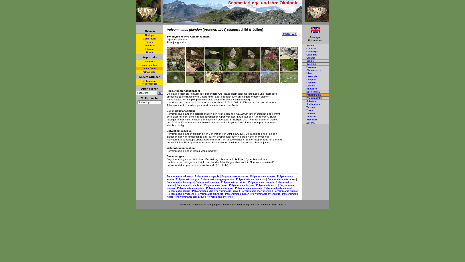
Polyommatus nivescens (180, 193)
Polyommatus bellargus (180, 182)
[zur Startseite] (148, 20)
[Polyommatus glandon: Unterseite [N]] (176, 70)
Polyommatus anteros (262, 176)
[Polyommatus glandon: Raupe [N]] (214, 82)
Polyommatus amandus (234, 176)
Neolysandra (313, 92)
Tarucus (310, 107)
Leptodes (311, 82)
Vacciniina (311, 119)
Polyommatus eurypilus (219, 188)
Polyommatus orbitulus (210, 193)
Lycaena (310, 85)
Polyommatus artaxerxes (282, 179)
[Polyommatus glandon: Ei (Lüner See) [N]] (289, 70)
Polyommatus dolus (215, 185)
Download (149, 45)
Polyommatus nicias (285, 191)
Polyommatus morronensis (256, 191)
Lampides (311, 79)
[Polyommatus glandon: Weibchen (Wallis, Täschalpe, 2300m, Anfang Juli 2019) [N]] (232, 57)
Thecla (309, 110)
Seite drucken (279, 204)
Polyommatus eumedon (190, 188)
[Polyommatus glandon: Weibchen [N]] (195, 70)
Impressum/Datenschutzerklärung (231, 204)
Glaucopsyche (313, 70)
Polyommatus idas (202, 191)
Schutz (149, 42)
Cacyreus (311, 48)
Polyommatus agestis (207, 176)
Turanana (311, 116)
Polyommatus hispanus (277, 188)
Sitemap (149, 49)
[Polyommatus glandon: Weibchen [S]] (214, 70)
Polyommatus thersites (220, 196)
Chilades (311, 58)
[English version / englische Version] (311, 31)
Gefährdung (149, 38)
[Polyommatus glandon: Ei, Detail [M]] (176, 82)
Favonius (311, 67)
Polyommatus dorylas (241, 185)
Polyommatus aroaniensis (251, 179)
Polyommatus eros (266, 185)
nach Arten (149, 68)
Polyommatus (313, 95)
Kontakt (255, 204)
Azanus (310, 45)
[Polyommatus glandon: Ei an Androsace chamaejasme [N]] (270, 70)
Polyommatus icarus (178, 191)
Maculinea (311, 89)
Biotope (149, 35)
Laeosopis (311, 76)
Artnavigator (149, 72)
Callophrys (312, 51)
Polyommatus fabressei (248, 188)
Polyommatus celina (207, 182)
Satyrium (311, 101)
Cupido (310, 61)
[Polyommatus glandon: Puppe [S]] (251, 82)
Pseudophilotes (314, 98)
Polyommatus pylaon (237, 193)
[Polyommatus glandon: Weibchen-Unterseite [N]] (232, 70)
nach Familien (149, 65)
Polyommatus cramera (261, 182)
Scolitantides (313, 104)
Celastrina (311, 54)
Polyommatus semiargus (190, 196)
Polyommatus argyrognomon (217, 179)
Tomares (311, 113)
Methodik (149, 61)
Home (149, 52)
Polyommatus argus (187, 179)
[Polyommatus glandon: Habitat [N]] (270, 82)
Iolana (309, 73)
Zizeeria (310, 123)
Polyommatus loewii (226, 191)
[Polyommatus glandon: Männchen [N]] (289, 57)
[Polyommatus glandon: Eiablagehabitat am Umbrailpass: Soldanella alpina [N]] (289, 82)
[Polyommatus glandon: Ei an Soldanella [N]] (195, 82)
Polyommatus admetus (180, 176)
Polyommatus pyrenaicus (265, 193)
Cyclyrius (311, 64)
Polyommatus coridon (233, 182)
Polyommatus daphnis (189, 185)
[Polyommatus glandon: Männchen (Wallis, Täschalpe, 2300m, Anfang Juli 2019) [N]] (176, 57)
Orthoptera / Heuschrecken (149, 82)
